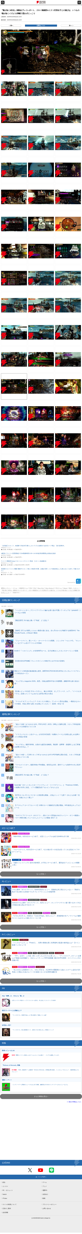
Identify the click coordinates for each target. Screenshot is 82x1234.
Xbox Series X (49, 588)
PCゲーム (59, 588)
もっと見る (40, 874)
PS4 (34, 588)
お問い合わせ (46, 1208)
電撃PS (44, 1190)
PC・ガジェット (7, 1190)
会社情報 (5, 1212)
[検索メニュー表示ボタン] (2, 2)
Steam (65, 588)
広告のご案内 (6, 1208)
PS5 (30, 588)
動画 (43, 1198)
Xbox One (41, 588)
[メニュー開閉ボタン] (79, 2)
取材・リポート (74, 588)
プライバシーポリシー (49, 1204)
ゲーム (15, 588)
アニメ (44, 1186)
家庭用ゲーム (23, 588)
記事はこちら (41, 25)
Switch (4, 1194)
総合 (3, 1182)
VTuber (4, 1198)
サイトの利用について (9, 1204)
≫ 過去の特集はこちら (74, 1102)
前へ (11, 25)
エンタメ (5, 1186)
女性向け (45, 1194)
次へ (70, 25)
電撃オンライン (6, 588)
